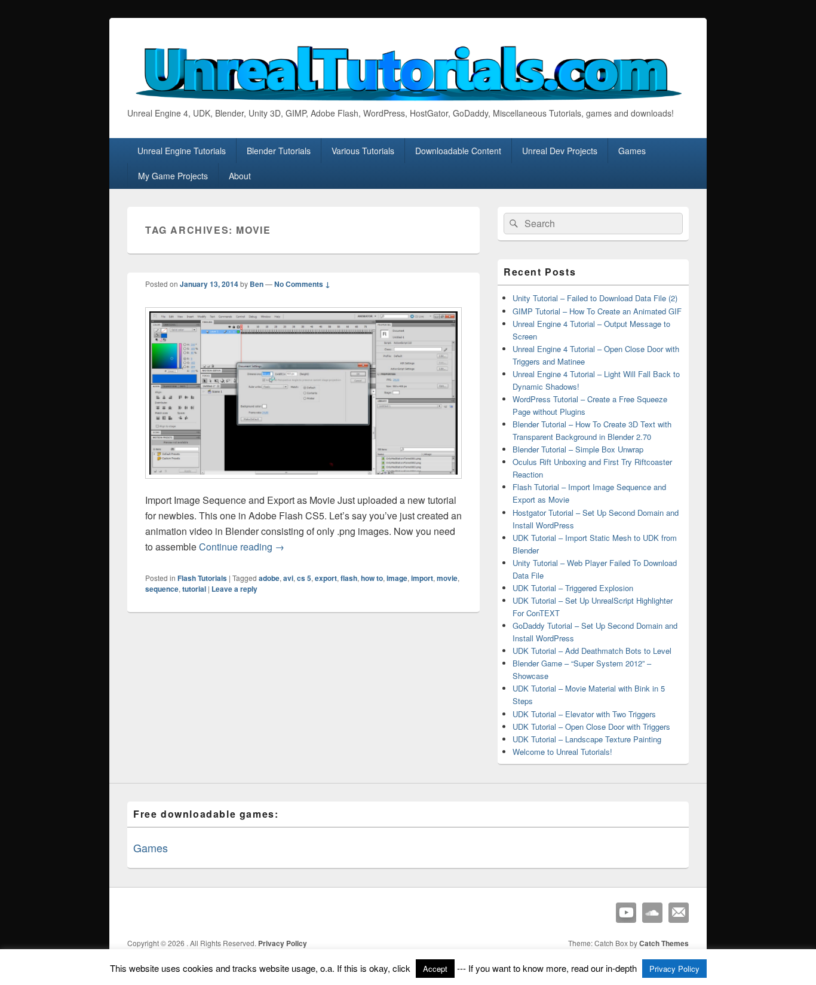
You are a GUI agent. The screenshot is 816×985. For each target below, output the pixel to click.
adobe (269, 578)
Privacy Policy (282, 943)
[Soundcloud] (652, 913)
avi (288, 578)
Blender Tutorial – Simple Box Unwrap (578, 449)
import (422, 578)
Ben (256, 284)
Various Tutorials (363, 151)
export (326, 578)
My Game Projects (173, 176)
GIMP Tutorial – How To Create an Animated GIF (597, 311)
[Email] (678, 913)
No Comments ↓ (302, 284)
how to (372, 578)
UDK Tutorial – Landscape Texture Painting (587, 739)
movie (447, 578)
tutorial (194, 588)
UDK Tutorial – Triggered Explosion (573, 588)
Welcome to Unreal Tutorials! (562, 751)
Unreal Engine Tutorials (181, 151)
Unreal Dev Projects (559, 151)
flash (348, 578)
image (396, 578)
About (240, 176)
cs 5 (304, 578)
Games (632, 151)
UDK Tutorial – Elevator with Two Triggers (584, 714)
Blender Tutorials (279, 151)
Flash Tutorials (202, 578)
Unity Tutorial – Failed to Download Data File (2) (595, 298)
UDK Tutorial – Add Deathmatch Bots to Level (592, 650)
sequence (162, 588)
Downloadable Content (458, 151)
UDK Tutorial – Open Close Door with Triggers (591, 726)
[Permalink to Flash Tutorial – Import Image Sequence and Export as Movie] (303, 484)
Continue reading (241, 546)
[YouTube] (626, 913)
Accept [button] (435, 968)
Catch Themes (664, 943)
